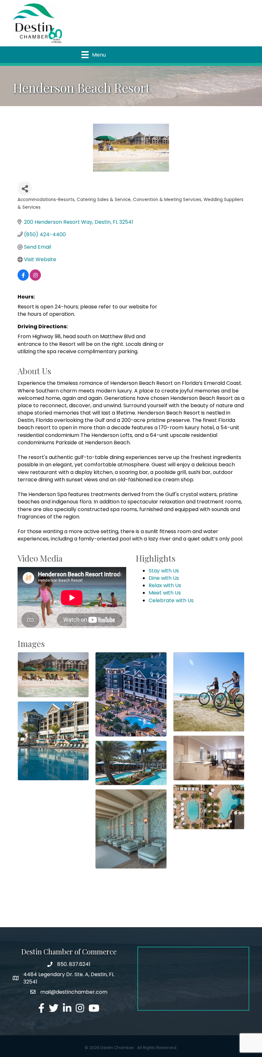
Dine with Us (164, 578)
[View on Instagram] (35, 279)
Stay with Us (164, 570)
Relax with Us (165, 585)
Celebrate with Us (171, 600)
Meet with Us (165, 592)
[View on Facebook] (23, 279)
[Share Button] (25, 188)
